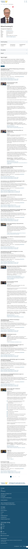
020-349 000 (3, 496)
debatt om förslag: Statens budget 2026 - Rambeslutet (16, 447)
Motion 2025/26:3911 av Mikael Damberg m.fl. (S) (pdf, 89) (9, 331)
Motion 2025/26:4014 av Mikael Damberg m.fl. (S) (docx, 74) (9, 247)
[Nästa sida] (19, 476)
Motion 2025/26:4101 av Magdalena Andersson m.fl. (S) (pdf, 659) (10, 206)
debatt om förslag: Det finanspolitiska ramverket (16, 316)
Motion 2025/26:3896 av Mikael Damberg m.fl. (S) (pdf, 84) (9, 356)
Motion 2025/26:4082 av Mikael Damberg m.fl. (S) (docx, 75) (9, 219)
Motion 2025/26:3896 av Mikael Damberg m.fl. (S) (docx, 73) (9, 355)
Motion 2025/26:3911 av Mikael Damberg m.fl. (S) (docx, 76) (9, 330)
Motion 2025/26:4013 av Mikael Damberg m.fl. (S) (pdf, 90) (9, 263)
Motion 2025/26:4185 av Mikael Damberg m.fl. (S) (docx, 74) (9, 177)
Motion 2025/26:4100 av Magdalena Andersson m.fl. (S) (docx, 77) (10, 191)
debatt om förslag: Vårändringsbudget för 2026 (15, 127)
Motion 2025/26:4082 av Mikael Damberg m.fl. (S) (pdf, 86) (9, 220)
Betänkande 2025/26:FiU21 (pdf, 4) (13, 126)
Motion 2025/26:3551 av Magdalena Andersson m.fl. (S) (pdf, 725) (10, 472)
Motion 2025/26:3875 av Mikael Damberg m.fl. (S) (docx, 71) (9, 370)
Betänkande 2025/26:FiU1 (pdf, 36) (13, 446)
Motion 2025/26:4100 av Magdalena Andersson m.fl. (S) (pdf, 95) (10, 192)
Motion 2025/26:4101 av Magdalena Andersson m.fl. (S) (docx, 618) (10, 205)
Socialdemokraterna (9, 30)
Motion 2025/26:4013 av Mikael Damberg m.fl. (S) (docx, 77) (9, 262)
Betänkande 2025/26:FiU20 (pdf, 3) (13, 161)
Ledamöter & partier (5, 4)
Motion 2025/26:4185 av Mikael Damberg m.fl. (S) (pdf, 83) (9, 178)
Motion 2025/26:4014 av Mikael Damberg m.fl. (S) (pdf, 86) (9, 248)
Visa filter (2, 66)
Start (1, 4)
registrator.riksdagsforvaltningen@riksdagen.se (8, 504)
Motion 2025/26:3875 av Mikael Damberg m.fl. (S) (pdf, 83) (9, 371)
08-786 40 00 (3, 491)
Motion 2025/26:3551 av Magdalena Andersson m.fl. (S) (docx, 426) (10, 471)
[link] (8, 476)
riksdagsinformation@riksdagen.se (7, 497)
